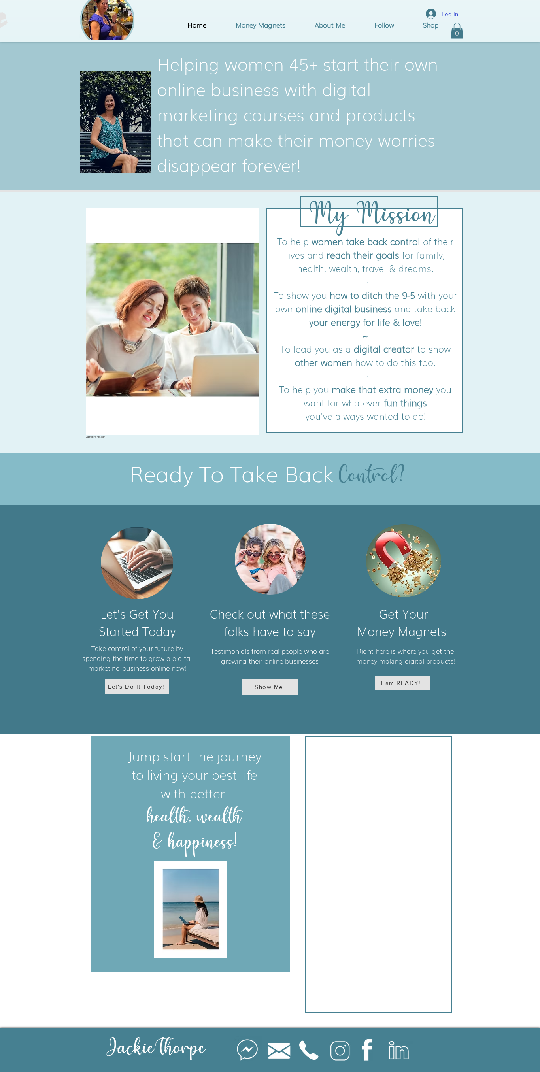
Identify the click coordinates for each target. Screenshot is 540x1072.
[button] (457, 31)
